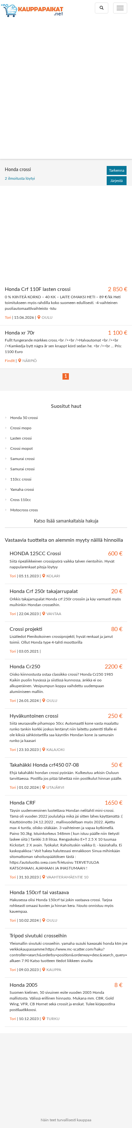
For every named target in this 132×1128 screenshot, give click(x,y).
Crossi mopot (21, 448)
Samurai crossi (22, 459)
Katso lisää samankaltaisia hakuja (66, 521)
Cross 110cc (20, 500)
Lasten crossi (21, 438)
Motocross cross (24, 510)
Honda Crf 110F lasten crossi (37, 289)
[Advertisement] (66, 90)
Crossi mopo (20, 428)
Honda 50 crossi (24, 418)
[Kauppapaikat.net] (32, 10)
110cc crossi (20, 479)
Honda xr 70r (20, 332)
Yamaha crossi (22, 489)
